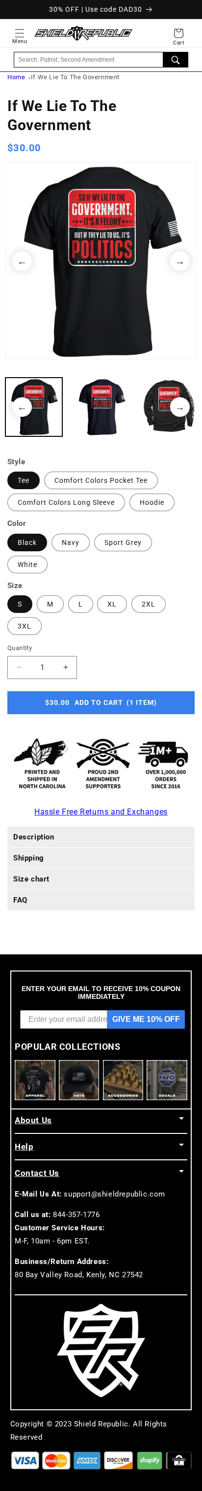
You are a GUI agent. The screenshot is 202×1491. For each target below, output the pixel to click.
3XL (24, 626)
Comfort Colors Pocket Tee (101, 480)
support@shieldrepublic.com (114, 1194)
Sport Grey (123, 542)
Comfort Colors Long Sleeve (66, 502)
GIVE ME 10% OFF (146, 1019)
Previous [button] (22, 261)
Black (27, 542)
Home (16, 77)
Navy (70, 542)
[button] (19, 33)
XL (112, 604)
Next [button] (180, 261)
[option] (101, 261)
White (27, 564)
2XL (148, 604)
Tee (23, 480)
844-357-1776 (76, 1214)
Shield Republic (101, 1424)
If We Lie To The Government (75, 77)
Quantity (19, 648)
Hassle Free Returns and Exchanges (101, 811)
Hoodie (152, 502)
